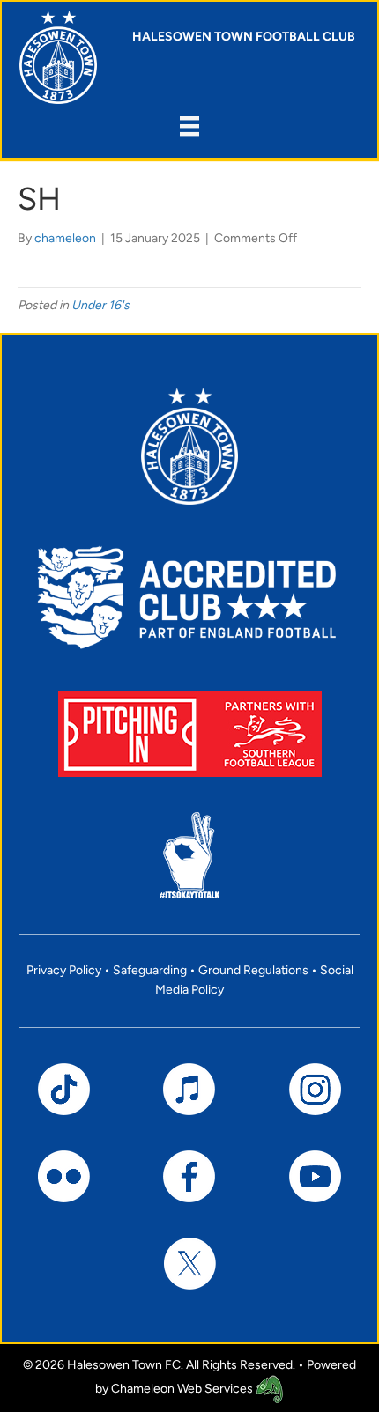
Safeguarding (150, 970)
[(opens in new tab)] (190, 733)
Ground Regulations (253, 970)
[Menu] (189, 126)
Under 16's (100, 305)
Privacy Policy (63, 970)
